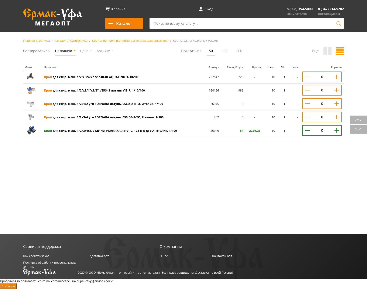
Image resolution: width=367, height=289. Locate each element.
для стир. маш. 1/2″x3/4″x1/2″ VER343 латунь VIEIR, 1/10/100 (94, 90)
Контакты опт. (222, 256)
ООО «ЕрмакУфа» (101, 272)
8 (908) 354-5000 (300, 9)
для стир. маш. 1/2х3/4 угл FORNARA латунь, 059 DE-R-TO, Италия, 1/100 (104, 117)
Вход (209, 9)
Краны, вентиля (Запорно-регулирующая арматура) (130, 41)
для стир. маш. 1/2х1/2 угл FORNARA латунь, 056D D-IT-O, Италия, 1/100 (103, 104)
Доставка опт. (100, 256)
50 (211, 51)
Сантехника (79, 41)
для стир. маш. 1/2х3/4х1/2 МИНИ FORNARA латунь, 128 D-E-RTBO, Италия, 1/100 (110, 131)
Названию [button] (64, 51)
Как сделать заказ (36, 256)
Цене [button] (84, 51)
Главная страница (36, 41)
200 (239, 51)
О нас (164, 256)
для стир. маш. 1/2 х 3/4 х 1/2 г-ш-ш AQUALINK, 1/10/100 (91, 77)
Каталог (60, 41)
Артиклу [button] (104, 51)
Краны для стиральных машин (195, 41)
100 (224, 51)
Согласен (8, 286)
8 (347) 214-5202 (331, 9)
